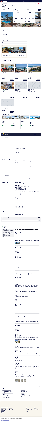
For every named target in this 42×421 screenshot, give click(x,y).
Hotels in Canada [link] (3, 410)
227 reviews (3, 227)
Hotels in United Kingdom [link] (3, 409)
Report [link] (4, 236)
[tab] (3, 388)
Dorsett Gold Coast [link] (4, 392)
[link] (39, 3)
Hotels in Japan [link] (2, 414)
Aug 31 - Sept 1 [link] (16, 62)
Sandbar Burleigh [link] (23, 394)
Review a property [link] (11, 409)
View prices (11, 97)
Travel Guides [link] (35, 408)
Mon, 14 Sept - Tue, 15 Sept (18, 10)
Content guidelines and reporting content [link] (29, 409)
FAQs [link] (9, 407)
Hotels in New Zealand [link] (3, 408)
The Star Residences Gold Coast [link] (24, 392)
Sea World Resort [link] (23, 390)
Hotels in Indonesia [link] (3, 413)
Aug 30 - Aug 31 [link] (6, 62)
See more (16, 157)
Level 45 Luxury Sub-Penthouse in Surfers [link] (25, 395)
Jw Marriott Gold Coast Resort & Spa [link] (6, 390)
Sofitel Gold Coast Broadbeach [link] (24, 391)
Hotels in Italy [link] (2, 411)
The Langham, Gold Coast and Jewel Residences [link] (7, 393)
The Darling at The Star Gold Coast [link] (6, 397)
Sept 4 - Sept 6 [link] (26, 62)
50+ (39, 25)
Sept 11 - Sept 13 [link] (36, 62)
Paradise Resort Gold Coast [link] (5, 395)
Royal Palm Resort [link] (4, 396)
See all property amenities (18, 179)
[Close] (41, 419)
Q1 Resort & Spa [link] (22, 393)
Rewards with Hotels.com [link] (36, 409)
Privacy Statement (3, 420)
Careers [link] (34, 407)
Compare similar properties (21, 130)
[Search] (39, 220)
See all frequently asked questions (19, 214)
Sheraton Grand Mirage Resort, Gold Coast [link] (7, 391)
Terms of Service (7, 420)
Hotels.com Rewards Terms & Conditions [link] (28, 411)
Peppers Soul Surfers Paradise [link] (24, 396)
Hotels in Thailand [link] (3, 412)
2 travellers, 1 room (29, 10)
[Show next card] (40, 122)
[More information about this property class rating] (4, 6)
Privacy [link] (26, 407)
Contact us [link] (10, 408)
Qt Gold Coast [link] (4, 394)
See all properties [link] (5, 3)
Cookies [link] (26, 408)
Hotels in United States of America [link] (4, 407)
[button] (16, 15)
